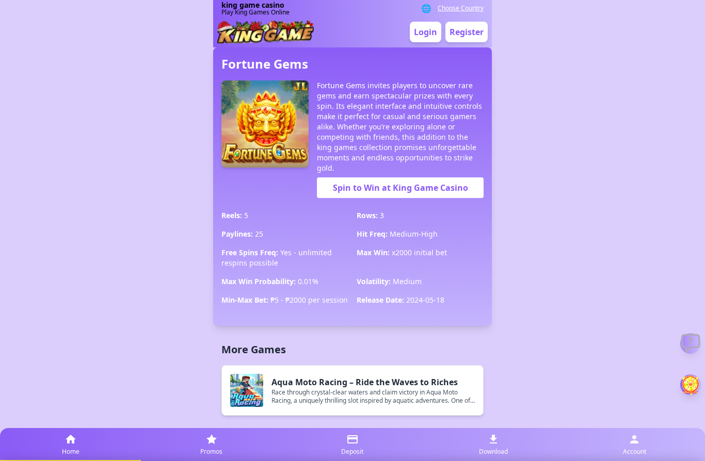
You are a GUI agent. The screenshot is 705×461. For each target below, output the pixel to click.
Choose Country (461, 8)
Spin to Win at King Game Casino (400, 187)
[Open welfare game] (690, 384)
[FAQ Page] (690, 343)
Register (467, 32)
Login (425, 32)
